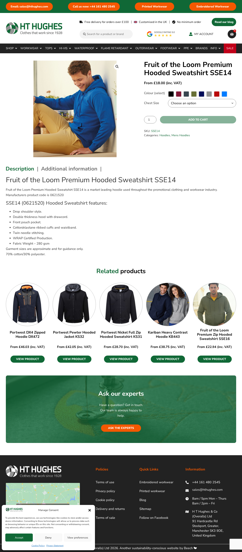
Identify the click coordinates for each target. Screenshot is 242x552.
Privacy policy (105, 491)
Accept (19, 537)
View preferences (77, 537)
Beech (189, 548)
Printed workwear (152, 491)
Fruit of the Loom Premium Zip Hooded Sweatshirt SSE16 (214, 334)
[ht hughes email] (208, 490)
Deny (48, 537)
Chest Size (151, 103)
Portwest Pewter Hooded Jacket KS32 (74, 334)
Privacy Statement (54, 545)
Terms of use (105, 482)
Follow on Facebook (153, 518)
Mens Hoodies (180, 135)
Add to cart (198, 120)
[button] (89, 510)
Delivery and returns (110, 509)
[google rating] (161, 34)
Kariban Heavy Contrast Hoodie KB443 (168, 334)
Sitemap (145, 509)
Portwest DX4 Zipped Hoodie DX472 (27, 334)
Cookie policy (105, 500)
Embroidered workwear (156, 482)
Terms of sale (105, 518)
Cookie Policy (38, 545)
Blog (142, 500)
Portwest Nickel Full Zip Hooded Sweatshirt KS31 (121, 334)
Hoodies (164, 135)
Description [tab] (20, 168)
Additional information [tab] (69, 168)
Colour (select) (154, 93)
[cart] (232, 34)
